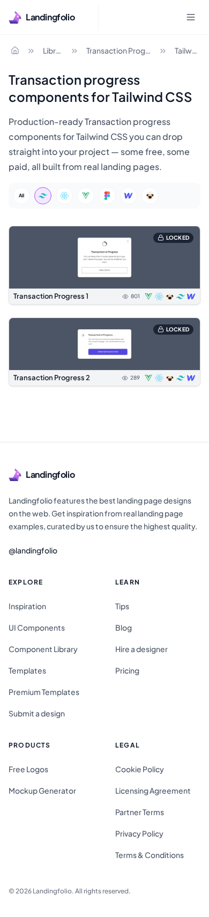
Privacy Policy (139, 833)
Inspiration (27, 606)
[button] (104, 265)
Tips (122, 606)
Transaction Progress (119, 50)
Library (54, 50)
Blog (123, 627)
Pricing (127, 670)
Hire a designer (141, 649)
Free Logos (28, 769)
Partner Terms (139, 812)
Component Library (43, 649)
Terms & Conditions (149, 855)
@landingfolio (33, 550)
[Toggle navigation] (190, 17)
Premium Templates (44, 692)
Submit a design (37, 713)
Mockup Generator (42, 790)
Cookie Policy (139, 769)
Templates (27, 670)
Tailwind (187, 50)
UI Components (37, 627)
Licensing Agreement (153, 790)
